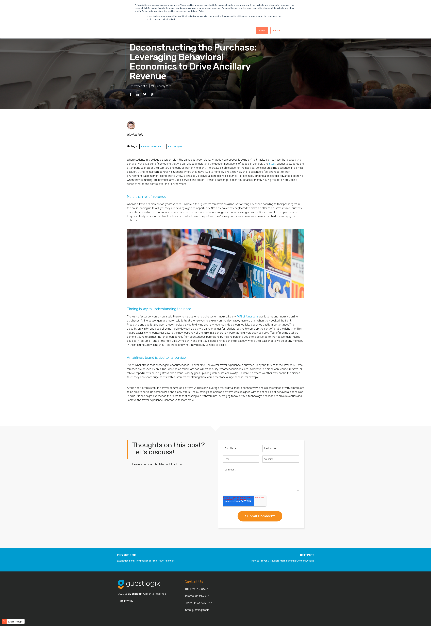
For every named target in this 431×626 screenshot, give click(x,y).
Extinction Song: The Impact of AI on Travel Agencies (146, 560)
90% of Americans (247, 316)
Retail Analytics (175, 146)
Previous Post (127, 555)
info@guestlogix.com (197, 610)
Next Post (307, 555)
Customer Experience (151, 146)
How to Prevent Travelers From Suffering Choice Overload (283, 560)
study (272, 163)
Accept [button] (262, 30)
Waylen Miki (140, 86)
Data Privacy (125, 600)
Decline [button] (276, 30)
